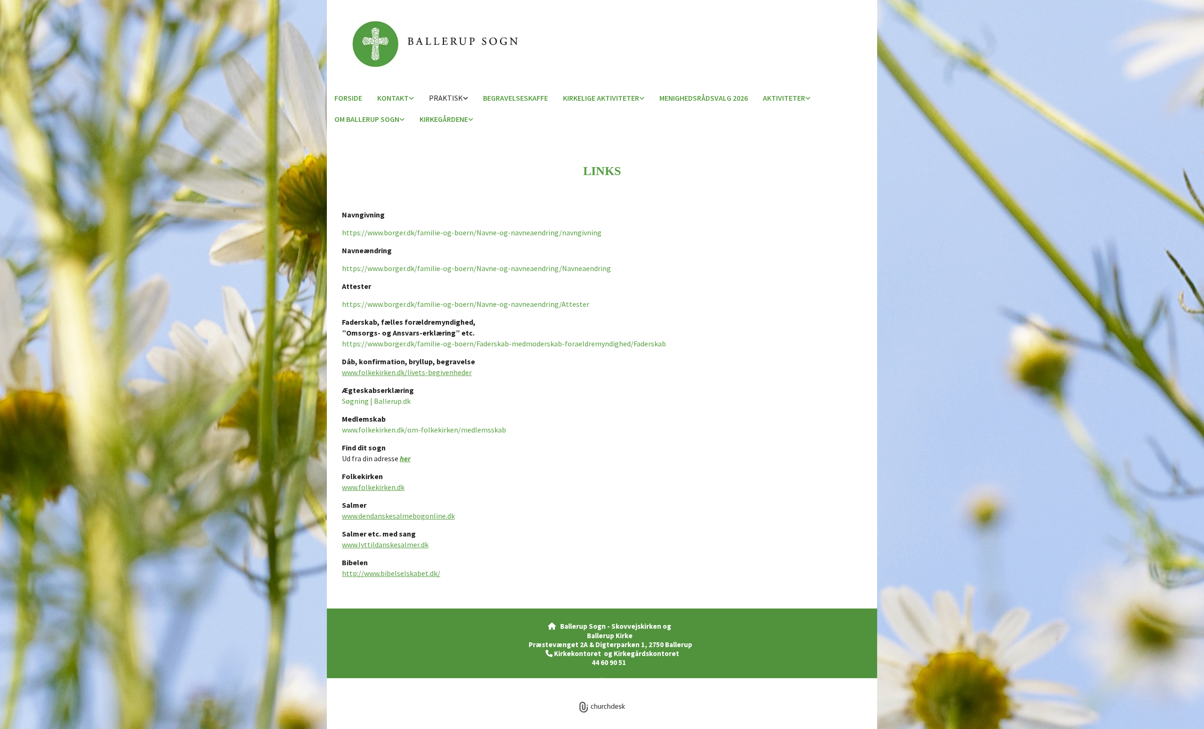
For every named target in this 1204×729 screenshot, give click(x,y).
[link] (395, 98)
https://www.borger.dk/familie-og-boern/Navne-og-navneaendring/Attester (465, 304)
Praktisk (446, 98)
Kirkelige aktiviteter (601, 98)
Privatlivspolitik (567, 682)
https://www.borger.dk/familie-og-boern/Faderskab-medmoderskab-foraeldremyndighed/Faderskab (504, 343)
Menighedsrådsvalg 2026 (703, 98)
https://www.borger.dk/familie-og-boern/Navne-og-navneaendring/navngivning (472, 232)
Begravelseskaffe (515, 98)
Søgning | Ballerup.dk (376, 401)
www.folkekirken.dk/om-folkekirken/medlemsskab (424, 429)
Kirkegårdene (444, 119)
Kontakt (393, 98)
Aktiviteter (784, 98)
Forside (348, 98)
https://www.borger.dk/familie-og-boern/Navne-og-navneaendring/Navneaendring (476, 268)
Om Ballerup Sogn (366, 119)
